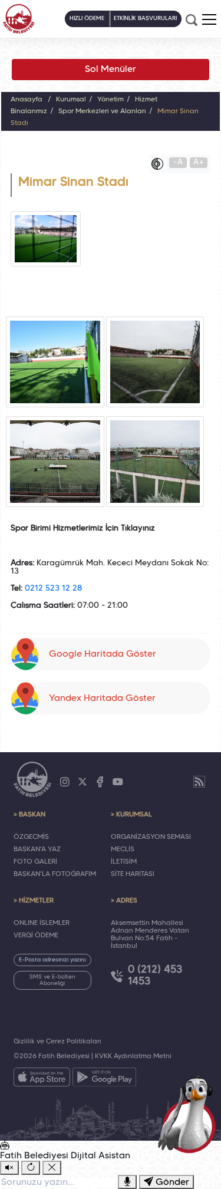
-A (178, 162)
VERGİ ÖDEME (36, 935)
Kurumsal (71, 100)
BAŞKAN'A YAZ (37, 849)
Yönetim (110, 100)
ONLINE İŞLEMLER (42, 923)
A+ (198, 162)
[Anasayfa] (18, 19)
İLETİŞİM (124, 862)
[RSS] (199, 782)
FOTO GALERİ (35, 862)
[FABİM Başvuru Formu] (189, 1114)
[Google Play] (104, 1079)
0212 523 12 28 (53, 588)
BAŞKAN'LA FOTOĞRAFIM (55, 874)
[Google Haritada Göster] (111, 626)
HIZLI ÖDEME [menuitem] (87, 18)
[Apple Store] (42, 1079)
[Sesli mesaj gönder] (127, 1182)
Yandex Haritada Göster (102, 698)
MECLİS (122, 849)
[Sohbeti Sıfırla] (30, 1168)
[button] (209, 19)
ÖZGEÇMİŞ (31, 837)
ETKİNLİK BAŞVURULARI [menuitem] (145, 18)
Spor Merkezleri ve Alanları (102, 111)
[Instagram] (65, 782)
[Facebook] (100, 782)
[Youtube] (118, 782)
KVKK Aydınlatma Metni (133, 1056)
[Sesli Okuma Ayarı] (9, 1168)
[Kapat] (51, 1168)
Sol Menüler (110, 69)
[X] (82, 782)
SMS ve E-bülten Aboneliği (52, 980)
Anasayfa (26, 100)
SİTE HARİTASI (132, 874)
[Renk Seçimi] (160, 163)
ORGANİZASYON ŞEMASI (151, 837)
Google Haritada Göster (102, 654)
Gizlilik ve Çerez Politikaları (57, 1042)
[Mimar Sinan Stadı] (55, 362)
